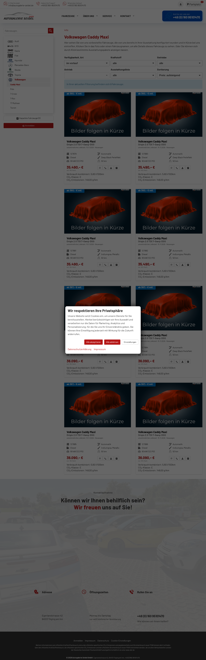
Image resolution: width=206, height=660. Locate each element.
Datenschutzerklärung (79, 349)
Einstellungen (130, 342)
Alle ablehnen (112, 342)
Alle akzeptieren (93, 342)
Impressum (100, 349)
